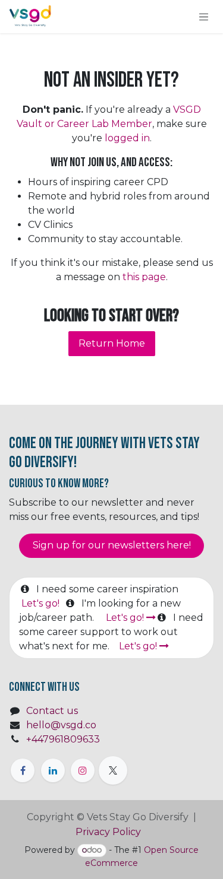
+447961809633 (63, 739)
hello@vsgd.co (61, 725)
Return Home (111, 343)
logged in (127, 138)
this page (144, 277)
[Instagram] (83, 770)
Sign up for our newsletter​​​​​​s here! (112, 545)
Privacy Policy (109, 831)
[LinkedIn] (53, 770)
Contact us (52, 710)
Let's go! (41, 603)
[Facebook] (22, 770)
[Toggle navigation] (204, 16)
